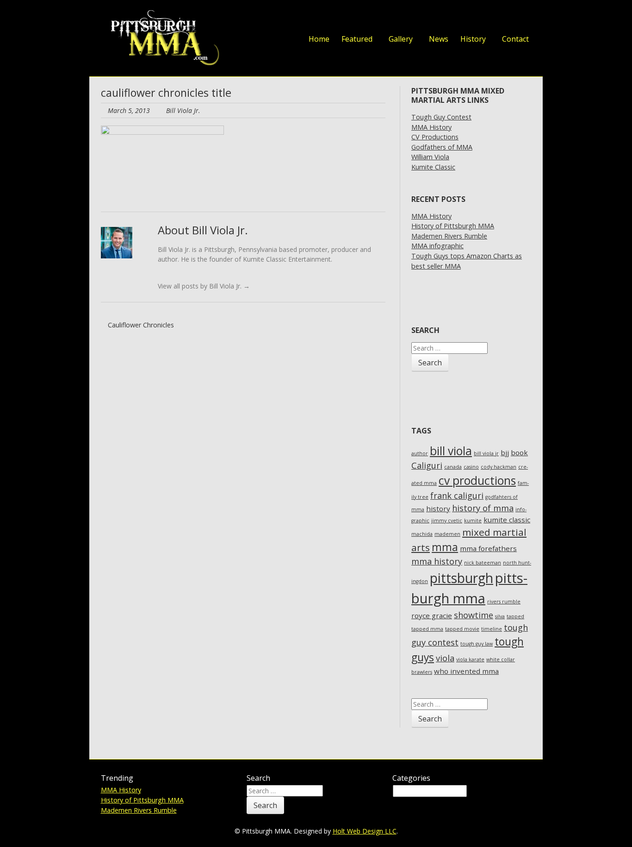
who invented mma (466, 671)
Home (319, 39)
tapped (515, 616)
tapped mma (427, 629)
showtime (473, 615)
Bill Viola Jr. (183, 110)
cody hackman (498, 467)
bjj (505, 452)
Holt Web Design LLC (365, 831)
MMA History (431, 127)
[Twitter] (174, 272)
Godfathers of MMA (441, 147)
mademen (447, 534)
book (519, 452)
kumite (473, 520)
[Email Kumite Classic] (503, 18)
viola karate (470, 659)
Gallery (401, 39)
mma (445, 547)
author (419, 453)
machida (422, 534)
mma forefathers (488, 548)
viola (445, 658)
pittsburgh (461, 578)
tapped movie (462, 629)
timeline (491, 629)
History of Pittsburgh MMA (452, 225)
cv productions (477, 480)
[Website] (162, 272)
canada (453, 467)
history (438, 508)
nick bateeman (482, 562)
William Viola (430, 156)
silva (500, 616)
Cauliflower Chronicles (140, 324)
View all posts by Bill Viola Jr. (204, 286)
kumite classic (506, 519)
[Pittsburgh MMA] (162, 38)
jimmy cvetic (446, 520)
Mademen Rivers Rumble (449, 236)
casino (471, 467)
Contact (515, 39)
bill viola (451, 450)
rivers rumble (503, 601)
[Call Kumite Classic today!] (521, 18)
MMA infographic (437, 245)
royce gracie (431, 615)
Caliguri (426, 465)
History (473, 39)
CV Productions (435, 136)
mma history (436, 561)
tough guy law (476, 643)
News (438, 39)
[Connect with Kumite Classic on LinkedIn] (466, 18)
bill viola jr (486, 453)
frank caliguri (456, 495)
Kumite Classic (433, 167)
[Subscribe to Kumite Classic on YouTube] (484, 18)
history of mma (483, 508)
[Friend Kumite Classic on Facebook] (447, 18)
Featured (356, 39)
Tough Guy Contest (441, 117)
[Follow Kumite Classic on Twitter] (429, 18)
